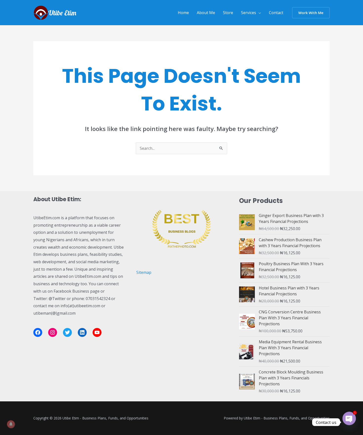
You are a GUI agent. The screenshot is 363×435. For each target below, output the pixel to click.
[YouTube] (97, 332)
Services (248, 12)
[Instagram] (52, 332)
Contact (276, 12)
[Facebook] (37, 332)
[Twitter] (67, 332)
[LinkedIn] (82, 332)
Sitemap (143, 272)
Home (183, 12)
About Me (206, 12)
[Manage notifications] (11, 424)
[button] (311, 12)
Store (228, 12)
